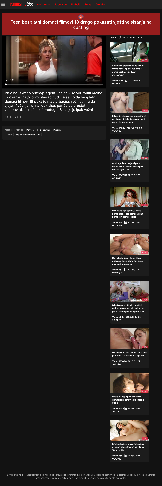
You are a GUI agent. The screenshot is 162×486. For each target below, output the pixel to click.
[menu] (3, 4)
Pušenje (57, 130)
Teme (88, 4)
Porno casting (43, 130)
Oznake (100, 4)
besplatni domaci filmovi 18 (27, 134)
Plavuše (30, 130)
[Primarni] (22, 4)
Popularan (60, 4)
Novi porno (44, 4)
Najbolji (76, 4)
